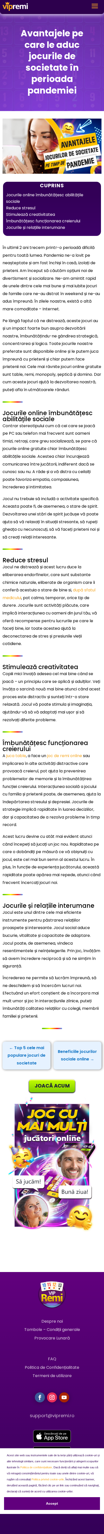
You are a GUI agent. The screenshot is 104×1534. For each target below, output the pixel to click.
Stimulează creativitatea (30, 214)
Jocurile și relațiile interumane (35, 227)
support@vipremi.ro (52, 1415)
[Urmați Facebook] (40, 1397)
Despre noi (52, 1321)
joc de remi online (64, 756)
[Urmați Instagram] (52, 1397)
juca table (16, 756)
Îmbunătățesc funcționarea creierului (43, 221)
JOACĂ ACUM (52, 1085)
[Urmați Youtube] (64, 1397)
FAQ (52, 1359)
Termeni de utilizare (52, 1376)
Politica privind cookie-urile (48, 1479)
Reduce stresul (20, 208)
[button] (74, 1491)
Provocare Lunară (52, 1338)
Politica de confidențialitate (36, 1467)
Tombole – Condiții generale (52, 1329)
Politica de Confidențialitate (52, 1367)
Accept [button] (52, 1503)
